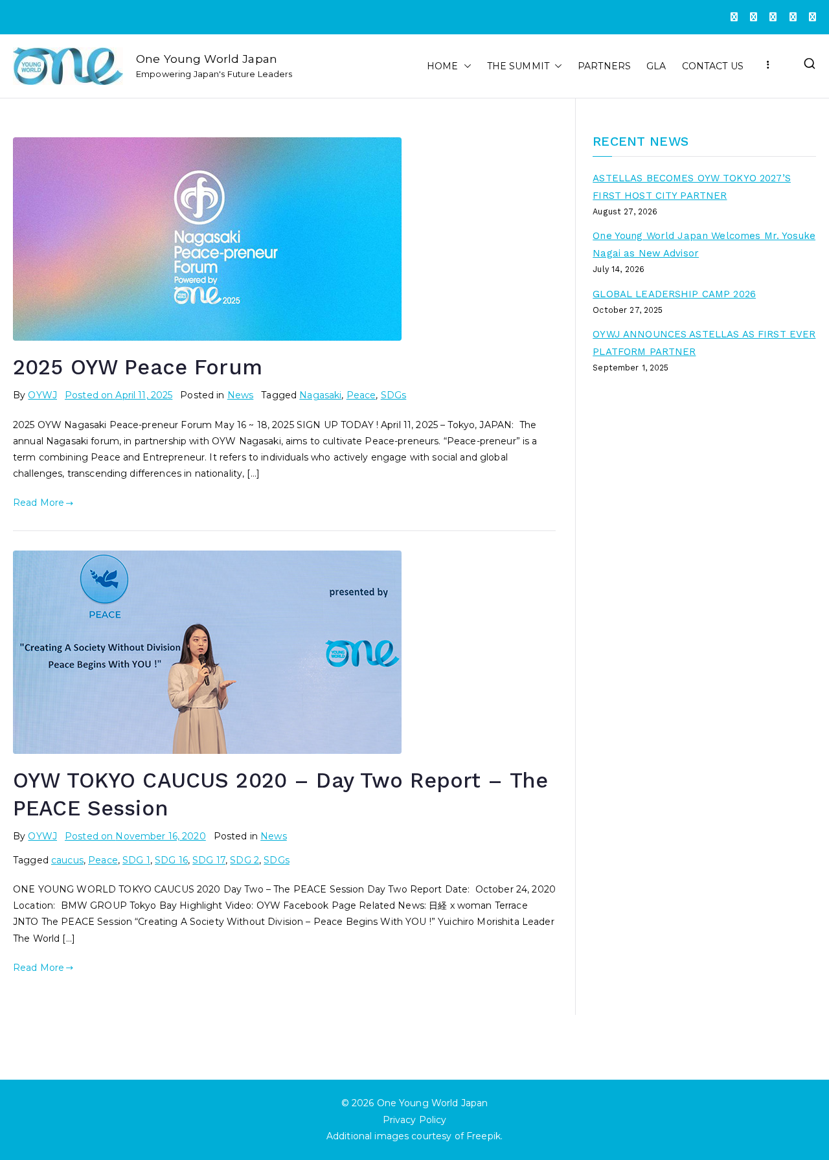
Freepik (483, 1136)
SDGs (394, 395)
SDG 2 (244, 860)
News (240, 395)
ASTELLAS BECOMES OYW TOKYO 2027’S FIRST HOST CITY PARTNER (692, 186)
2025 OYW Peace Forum (137, 367)
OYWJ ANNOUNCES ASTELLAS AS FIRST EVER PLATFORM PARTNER (704, 343)
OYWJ (42, 395)
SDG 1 (136, 860)
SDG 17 (208, 860)
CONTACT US (713, 66)
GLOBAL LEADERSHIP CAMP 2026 (674, 294)
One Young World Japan (206, 58)
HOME (443, 66)
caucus (67, 860)
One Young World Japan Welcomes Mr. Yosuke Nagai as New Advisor (704, 244)
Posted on (118, 395)
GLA (656, 66)
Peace (361, 395)
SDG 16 (171, 860)
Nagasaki (320, 395)
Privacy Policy (415, 1120)
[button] (465, 66)
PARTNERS (604, 66)
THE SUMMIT (518, 66)
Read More (38, 502)
